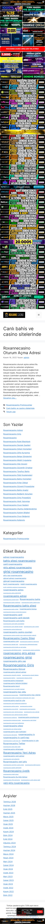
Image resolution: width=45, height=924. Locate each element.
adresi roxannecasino (13, 557)
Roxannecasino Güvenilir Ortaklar (17, 468)
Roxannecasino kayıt (11, 686)
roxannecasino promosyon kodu (12, 720)
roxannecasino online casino (11, 706)
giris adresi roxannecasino (17, 567)
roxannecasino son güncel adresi (12, 729)
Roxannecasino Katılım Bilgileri (16, 513)
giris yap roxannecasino (12, 575)
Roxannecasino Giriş (12, 434)
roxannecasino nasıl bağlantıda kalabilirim (15, 703)
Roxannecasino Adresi (13, 430)
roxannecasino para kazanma (27, 709)
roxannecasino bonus (28, 609)
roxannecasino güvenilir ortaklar (12, 675)
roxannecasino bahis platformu (11, 602)
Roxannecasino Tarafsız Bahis (16, 471)
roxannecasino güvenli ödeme (30, 675)
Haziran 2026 (9, 805)
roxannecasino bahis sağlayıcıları (30, 602)
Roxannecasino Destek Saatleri (16, 445)
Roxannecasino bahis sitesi (19, 605)
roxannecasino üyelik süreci (11, 774)
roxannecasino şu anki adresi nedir (30, 780)
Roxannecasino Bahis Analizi (15, 490)
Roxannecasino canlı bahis (13, 621)
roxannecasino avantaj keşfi (11, 599)
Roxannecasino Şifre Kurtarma (16, 453)
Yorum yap (11, 412)
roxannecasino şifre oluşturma (11, 780)
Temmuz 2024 (9, 847)
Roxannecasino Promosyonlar (19, 405)
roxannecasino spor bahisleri (14, 732)
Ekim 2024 (8, 835)
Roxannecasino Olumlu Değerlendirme (20, 509)
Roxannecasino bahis (30, 599)
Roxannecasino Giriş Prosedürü (17, 498)
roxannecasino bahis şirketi (10, 609)
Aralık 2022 (8, 888)
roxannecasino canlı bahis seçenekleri (13, 623)
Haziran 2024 (9, 850)
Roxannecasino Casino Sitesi (19, 638)
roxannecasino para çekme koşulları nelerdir (15, 714)
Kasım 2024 (8, 832)
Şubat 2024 (8, 865)
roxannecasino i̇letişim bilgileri (15, 683)
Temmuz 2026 (9, 802)
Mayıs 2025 (8, 817)
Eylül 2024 (7, 839)
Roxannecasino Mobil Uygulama (17, 460)
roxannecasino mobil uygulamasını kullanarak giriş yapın (19, 698)
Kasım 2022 (8, 891)
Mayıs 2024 (8, 854)
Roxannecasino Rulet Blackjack (16, 441)
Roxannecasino (10, 438)
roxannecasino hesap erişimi (24, 678)
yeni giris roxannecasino (16, 782)
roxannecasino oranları (26, 706)
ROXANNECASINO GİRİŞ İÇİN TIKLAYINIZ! (22, 49)
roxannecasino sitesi (13, 726)
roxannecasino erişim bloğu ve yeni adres (14, 647)
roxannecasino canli (12, 614)
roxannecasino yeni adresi (13, 756)
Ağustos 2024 (9, 843)
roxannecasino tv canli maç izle (12, 740)
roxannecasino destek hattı (10, 644)
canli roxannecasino (12, 564)
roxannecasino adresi (15, 596)
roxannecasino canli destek (16, 618)
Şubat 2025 (8, 820)
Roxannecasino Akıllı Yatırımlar (16, 501)
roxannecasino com (11, 641)
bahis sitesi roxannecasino (19, 560)
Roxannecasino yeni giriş (15, 761)
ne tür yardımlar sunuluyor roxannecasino (14, 587)
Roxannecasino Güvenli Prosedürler (18, 486)
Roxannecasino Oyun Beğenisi (16, 516)
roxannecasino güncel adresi (14, 672)
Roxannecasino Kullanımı (14, 520)
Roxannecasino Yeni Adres (19, 752)
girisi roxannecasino (18, 572)
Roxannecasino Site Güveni (15, 464)
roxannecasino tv (26, 734)
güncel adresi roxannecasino (14, 578)
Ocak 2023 (8, 884)
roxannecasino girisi (17, 657)
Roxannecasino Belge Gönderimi (17, 456)
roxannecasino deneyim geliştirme (29, 641)
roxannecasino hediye (9, 678)
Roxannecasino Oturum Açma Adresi (22, 350)
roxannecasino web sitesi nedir (12, 746)
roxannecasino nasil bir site (14, 700)
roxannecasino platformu (10, 717)
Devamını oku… (10, 398)
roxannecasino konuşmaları (10, 695)
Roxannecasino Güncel (14, 669)
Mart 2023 (8, 876)
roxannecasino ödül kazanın (32, 765)
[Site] (22, 82)
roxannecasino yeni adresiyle (11, 759)
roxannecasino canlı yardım (31, 626)
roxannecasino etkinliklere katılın (12, 650)
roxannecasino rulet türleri (29, 720)
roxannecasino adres (13, 590)
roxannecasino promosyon (28, 717)
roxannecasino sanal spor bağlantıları (13, 723)
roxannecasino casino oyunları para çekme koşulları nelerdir (19, 635)
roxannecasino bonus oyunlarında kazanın (14, 612)
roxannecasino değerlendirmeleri (28, 644)
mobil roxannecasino (28, 584)
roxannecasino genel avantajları (31, 650)
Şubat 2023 (8, 880)
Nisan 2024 (8, 858)
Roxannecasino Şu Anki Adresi (15, 777)
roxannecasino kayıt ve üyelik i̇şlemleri (14, 689)
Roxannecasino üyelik (16, 770)
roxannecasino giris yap (14, 661)
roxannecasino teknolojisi (10, 735)
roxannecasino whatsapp (13, 749)
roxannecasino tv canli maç (16, 737)
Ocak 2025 (8, 824)
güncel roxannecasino (13, 581)
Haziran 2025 (9, 813)
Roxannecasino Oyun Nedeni (16, 505)
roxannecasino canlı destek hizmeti (13, 626)
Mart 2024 (8, 861)
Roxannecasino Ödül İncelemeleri (17, 475)
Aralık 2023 (8, 873)
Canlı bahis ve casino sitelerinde (20, 408)
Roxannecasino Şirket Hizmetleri (17, 449)
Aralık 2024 (8, 828)
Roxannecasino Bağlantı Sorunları (18, 494)
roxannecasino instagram (13, 681)
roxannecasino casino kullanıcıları (12, 629)
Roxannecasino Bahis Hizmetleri (17, 479)
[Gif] (22, 132)
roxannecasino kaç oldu (14, 692)
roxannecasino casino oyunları (17, 632)
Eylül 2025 (7, 809)
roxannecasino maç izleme (29, 695)
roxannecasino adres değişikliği (12, 593)
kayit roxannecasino (11, 584)
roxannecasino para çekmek (31, 712)
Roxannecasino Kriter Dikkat (15, 483)
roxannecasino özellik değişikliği (12, 767)
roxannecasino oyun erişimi (10, 709)
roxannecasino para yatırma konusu (13, 712)
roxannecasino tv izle (30, 741)
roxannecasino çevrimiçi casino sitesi (13, 765)
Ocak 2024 (8, 869)
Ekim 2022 (7, 895)
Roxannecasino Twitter (14, 743)
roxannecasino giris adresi (19, 653)
